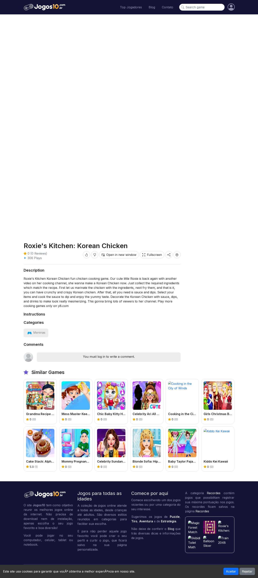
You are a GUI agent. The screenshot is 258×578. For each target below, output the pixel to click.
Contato (167, 7)
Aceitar (231, 571)
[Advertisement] (129, 46)
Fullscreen (154, 255)
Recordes (213, 493)
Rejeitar (247, 571)
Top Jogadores (131, 7)
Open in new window (121, 255)
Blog (152, 7)
